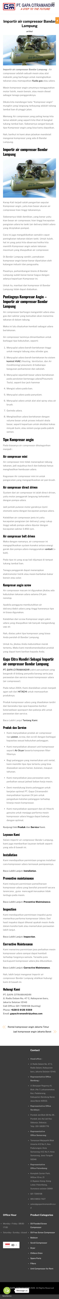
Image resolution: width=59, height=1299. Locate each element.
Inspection (29, 936)
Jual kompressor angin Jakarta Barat (32, 1031)
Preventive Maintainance (37, 902)
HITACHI (22, 691)
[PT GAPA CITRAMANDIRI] (28, 8)
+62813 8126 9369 (21, 1009)
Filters (33, 1263)
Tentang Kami (30, 720)
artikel (29, 31)
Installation (30, 871)
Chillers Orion (36, 1253)
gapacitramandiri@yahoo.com (26, 1013)
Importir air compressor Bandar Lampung (29, 23)
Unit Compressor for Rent (41, 1268)
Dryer (32, 1248)
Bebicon (34, 1237)
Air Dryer (19, 750)
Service (35, 827)
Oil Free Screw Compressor (42, 1232)
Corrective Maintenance (37, 967)
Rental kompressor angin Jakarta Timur (28, 1027)
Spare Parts (35, 1258)
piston (14, 736)
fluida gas (37, 80)
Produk (21, 827)
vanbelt (49, 549)
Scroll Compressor (38, 1243)
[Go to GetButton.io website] (6, 1296)
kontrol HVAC (14, 361)
